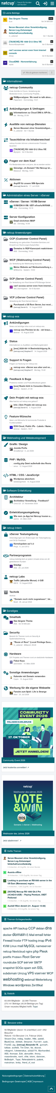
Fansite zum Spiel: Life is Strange (30, 691)
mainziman (9, 1062)
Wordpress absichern (24, 478)
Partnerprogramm (20, 555)
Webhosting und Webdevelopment (26, 438)
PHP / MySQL (17, 459)
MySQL (29, 945)
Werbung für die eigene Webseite (29, 688)
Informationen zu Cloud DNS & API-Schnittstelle (33, 112)
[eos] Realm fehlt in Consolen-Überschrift (33, 386)
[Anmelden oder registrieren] (45, 3)
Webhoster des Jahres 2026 (16, 833)
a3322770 (32, 1050)
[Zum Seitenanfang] (51, 1089)
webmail (29, 979)
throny (37, 1053)
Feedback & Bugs (20, 379)
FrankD (7, 1044)
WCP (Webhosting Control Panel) (29, 260)
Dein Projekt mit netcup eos (26, 397)
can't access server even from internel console (33, 285)
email (39, 934)
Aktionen (15, 179)
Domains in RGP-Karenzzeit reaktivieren (33, 248)
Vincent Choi (10, 1038)
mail (20, 945)
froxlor (17, 940)
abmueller (28, 1053)
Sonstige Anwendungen (24, 672)
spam (27, 968)
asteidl (41, 1038)
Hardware (15, 654)
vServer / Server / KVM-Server (27, 201)
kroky (18, 1062)
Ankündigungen (19, 322)
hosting (32, 940)
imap (41, 940)
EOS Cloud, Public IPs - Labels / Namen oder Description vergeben (33, 426)
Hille (34, 1038)
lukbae (7, 1047)
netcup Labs (17, 576)
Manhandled (44, 1050)
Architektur (16, 497)
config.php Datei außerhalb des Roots (32, 463)
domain (19, 934)
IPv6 (48, 940)
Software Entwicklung (19, 490)
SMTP (38, 962)
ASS (6, 1053)
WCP (50, 973)
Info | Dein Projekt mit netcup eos (30, 404)
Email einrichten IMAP (24, 220)
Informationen (14, 81)
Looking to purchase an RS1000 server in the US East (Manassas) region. (30, 882)
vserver (40, 973)
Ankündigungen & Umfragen (27, 108)
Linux (13, 946)
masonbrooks (10, 1056)
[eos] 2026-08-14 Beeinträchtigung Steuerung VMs (33, 348)
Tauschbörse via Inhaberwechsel (29, 139)
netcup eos (13, 316)
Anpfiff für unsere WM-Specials (29, 183)
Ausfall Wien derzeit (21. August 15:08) (27, 905)
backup (23, 928)
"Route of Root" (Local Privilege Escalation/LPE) (33, 642)
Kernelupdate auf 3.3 (24, 543)
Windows (9, 985)
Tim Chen (24, 1047)
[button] (52, 72)
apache (7, 928)
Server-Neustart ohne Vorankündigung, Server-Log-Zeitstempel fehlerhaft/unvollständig (33, 128)
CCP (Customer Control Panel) (28, 238)
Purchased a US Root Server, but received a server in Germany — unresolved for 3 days (33, 304)
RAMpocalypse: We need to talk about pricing (33, 97)
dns (48, 928)
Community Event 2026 (14, 760)
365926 (19, 1041)
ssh (34, 968)
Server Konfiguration (22, 217)
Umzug (22, 973)
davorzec (40, 1056)
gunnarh (44, 1044)
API (15, 928)
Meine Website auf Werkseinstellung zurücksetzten (33, 267)
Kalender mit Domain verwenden (29, 676)
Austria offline (14, 872)
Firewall (8, 940)
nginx (29, 951)
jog (14, 1044)
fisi (32, 1047)
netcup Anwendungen (19, 232)
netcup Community (21, 87)
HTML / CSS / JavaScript (24, 475)
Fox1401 (38, 1041)
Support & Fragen (20, 360)
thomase (14, 1053)
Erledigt (17, 564)
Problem (17, 957)
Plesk (43, 951)
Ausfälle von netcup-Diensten (27, 124)
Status (13, 341)
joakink (40, 1059)
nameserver (43, 946)
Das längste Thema (23, 620)
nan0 (20, 1056)
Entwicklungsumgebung (24, 512)
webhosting (13, 979)
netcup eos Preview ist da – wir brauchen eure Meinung (33, 329)
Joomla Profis (20, 447)
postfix (7, 957)
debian (40, 928)
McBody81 (9, 1059)
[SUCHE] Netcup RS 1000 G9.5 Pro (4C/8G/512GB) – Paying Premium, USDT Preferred (27, 894)
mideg (20, 1038)
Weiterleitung (43, 979)
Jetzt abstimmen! (11, 840)
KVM (6, 946)
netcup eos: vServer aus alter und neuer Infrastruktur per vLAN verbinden (33, 367)
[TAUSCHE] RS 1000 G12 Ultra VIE (30, 149)
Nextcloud (18, 951)
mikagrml (8, 1050)
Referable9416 (28, 1059)
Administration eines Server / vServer (28, 195)
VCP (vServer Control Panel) (26, 297)
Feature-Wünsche (20, 416)
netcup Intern (14, 528)
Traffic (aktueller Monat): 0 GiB (29, 580)
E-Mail (30, 935)
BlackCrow (9, 1041)
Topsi (35, 1006)
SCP (20, 962)
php (36, 951)
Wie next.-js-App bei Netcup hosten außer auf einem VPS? (33, 516)
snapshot (9, 968)
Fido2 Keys (19, 660)
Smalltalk (15, 617)
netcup (7, 951)
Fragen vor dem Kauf (22, 161)
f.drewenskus (20, 1050)
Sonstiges (12, 610)
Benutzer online (15, 1022)
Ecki (21, 1053)
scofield (15, 1047)
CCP (31, 928)
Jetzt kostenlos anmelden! (15, 767)
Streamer (28, 1041)
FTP (24, 940)
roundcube (10, 962)
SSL (40, 967)
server (28, 962)
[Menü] (52, 3)
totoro (32, 1056)
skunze (37, 1047)
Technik (14, 592)
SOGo (19, 968)
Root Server (31, 956)
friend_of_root (28, 1062)
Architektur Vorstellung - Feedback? (31, 500)
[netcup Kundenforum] (16, 3)
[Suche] (38, 3)
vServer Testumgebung (23, 534)
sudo (45, 1041)
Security (14, 632)
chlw (26, 1056)
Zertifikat (37, 985)
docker (7, 935)
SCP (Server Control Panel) (26, 278)
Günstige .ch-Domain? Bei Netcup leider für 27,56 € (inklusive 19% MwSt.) (33, 167)
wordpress (23, 985)
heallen (27, 1038)
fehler (47, 935)
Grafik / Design (18, 444)
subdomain (10, 973)
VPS (30, 973)
